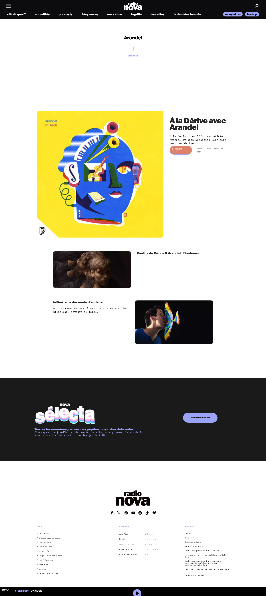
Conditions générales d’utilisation (202, 551)
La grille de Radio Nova (50, 556)
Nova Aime (123, 534)
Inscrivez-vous (199, 417)
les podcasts (45, 542)
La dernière (149, 534)
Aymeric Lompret (151, 549)
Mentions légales (193, 542)
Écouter (177, 150)
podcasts (66, 14)
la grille (136, 14)
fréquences (90, 14)
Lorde (146, 554)
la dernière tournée (187, 14)
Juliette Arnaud (126, 549)
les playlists (45, 547)
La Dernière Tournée (194, 576)
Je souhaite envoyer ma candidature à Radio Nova (206, 556)
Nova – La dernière (194, 546)
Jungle (122, 539)
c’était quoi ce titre (49, 538)
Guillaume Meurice (152, 544)
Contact (188, 534)
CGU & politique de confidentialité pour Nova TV (207, 570)
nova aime (114, 14)
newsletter (233, 14)
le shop (252, 14)
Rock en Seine (150, 539)
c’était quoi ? (16, 14)
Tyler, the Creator (128, 544)
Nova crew (189, 538)
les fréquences (46, 560)
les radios (158, 14)
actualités (42, 14)
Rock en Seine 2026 (128, 554)
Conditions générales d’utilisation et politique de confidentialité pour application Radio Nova (203, 563)
